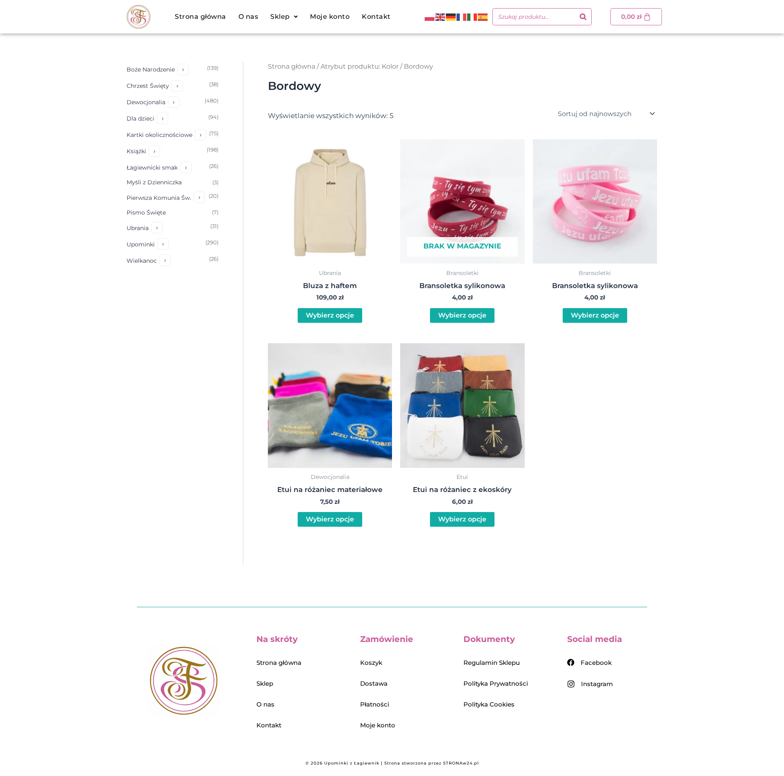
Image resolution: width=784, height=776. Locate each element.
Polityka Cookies (488, 704)
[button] (284, 16)
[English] (440, 17)
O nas (248, 16)
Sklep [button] (280, 16)
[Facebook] (571, 662)
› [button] (183, 69)
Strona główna (200, 16)
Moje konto (330, 16)
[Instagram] (571, 684)
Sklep (264, 683)
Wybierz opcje (330, 315)
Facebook (596, 662)
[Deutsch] (451, 17)
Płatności (374, 704)
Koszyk (371, 662)
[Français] (462, 17)
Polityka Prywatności (495, 683)
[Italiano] (472, 17)
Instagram (597, 684)
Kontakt (376, 16)
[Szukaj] (583, 17)
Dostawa (374, 683)
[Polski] (430, 17)
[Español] (483, 17)
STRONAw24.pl (461, 763)
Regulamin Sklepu (491, 662)
